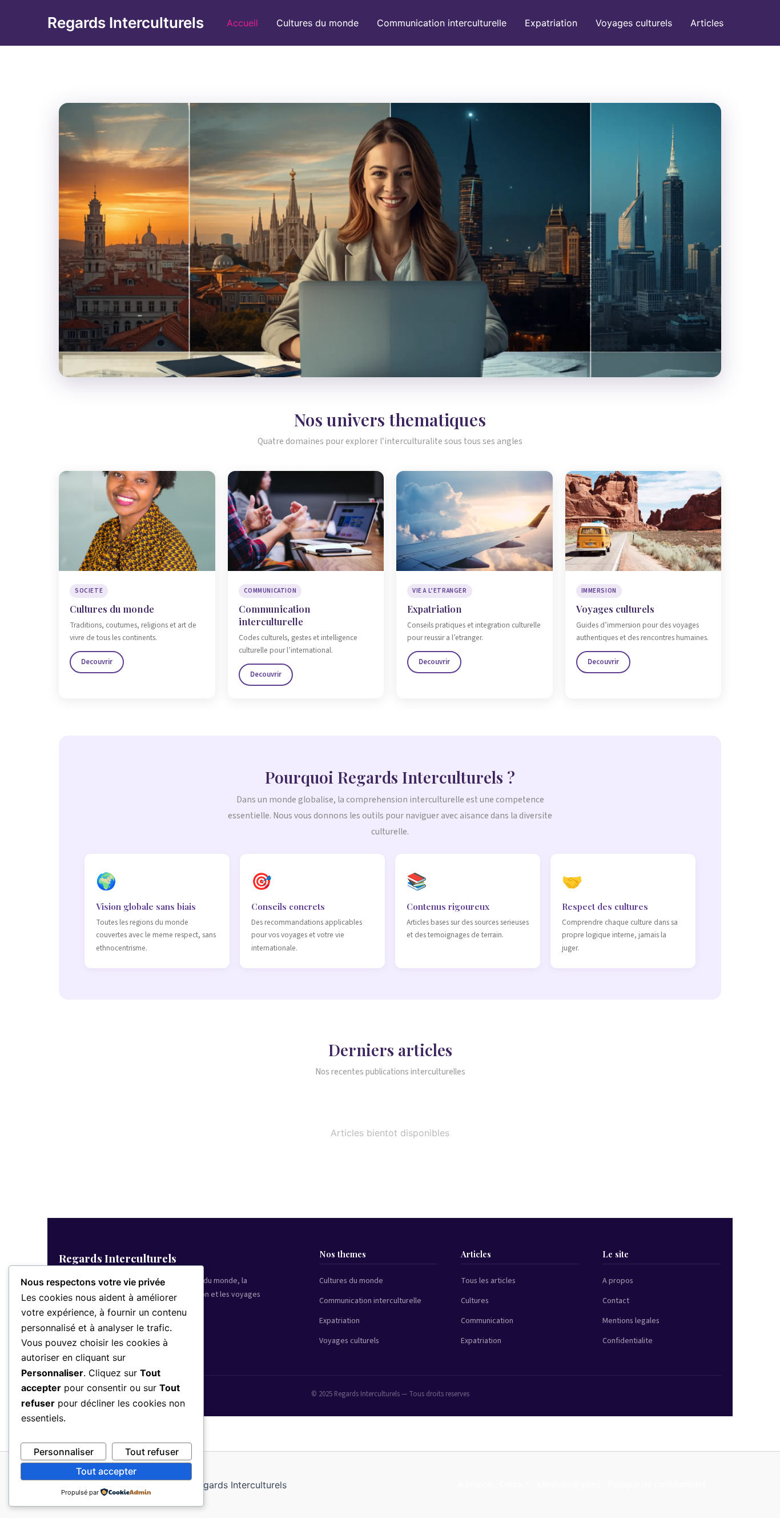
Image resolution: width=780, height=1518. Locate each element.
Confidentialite (627, 1341)
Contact (615, 1301)
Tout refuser (152, 1451)
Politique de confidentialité (657, 1484)
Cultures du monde (317, 23)
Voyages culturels (634, 23)
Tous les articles (488, 1281)
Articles (706, 23)
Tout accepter (106, 1471)
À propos (475, 1484)
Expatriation (551, 23)
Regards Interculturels (125, 22)
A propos (617, 1281)
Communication (487, 1321)
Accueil (242, 23)
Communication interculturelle (441, 23)
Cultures (475, 1301)
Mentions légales (568, 1484)
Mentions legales (631, 1321)
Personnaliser (64, 1451)
